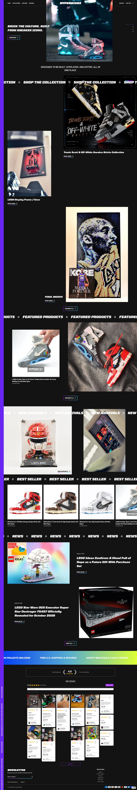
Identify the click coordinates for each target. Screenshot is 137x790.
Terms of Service (100, 781)
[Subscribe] (32, 777)
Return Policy (100, 779)
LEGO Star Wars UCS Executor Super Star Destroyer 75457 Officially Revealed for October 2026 (41, 611)
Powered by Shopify (18, 787)
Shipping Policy (100, 777)
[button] (128, 3)
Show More (107, 704)
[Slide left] (8, 502)
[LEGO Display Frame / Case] (29, 163)
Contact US (100, 772)
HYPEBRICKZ (12, 787)
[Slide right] (132, 502)
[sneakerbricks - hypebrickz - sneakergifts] (38, 440)
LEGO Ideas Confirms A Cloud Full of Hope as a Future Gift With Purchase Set (104, 562)
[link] (104, 440)
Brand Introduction (100, 773)
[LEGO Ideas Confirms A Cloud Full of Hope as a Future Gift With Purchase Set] (38, 563)
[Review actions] (39, 709)
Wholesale (101, 775)
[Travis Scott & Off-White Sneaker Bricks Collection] (100, 112)
